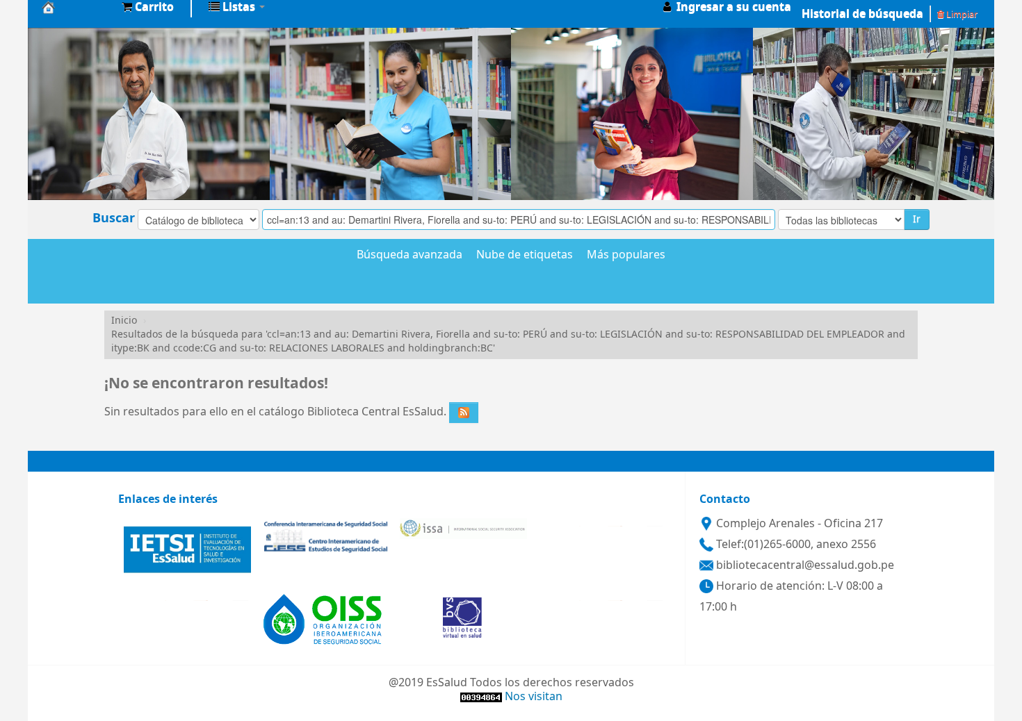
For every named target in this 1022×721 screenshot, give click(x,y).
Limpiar (961, 14)
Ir (916, 219)
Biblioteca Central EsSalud (76, 7)
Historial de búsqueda (862, 14)
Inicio (124, 320)
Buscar (113, 218)
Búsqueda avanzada (409, 255)
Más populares (626, 255)
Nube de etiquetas (524, 255)
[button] (147, 7)
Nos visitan (533, 696)
